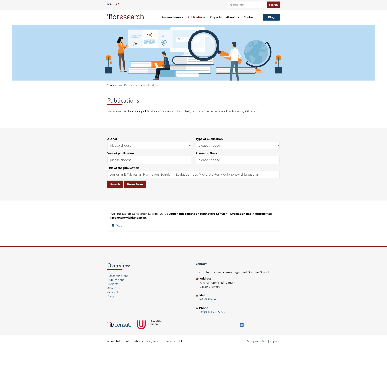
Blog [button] (271, 17)
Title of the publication (123, 168)
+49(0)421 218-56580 (212, 312)
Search (115, 184)
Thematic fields (207, 153)
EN (117, 3)
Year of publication (120, 153)
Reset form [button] (135, 184)
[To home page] (125, 16)
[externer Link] (119, 324)
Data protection (256, 341)
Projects (216, 17)
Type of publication (209, 139)
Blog (110, 296)
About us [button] (232, 17)
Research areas (117, 276)
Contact (249, 17)
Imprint (275, 341)
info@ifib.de (207, 299)
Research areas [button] (172, 17)
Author (112, 139)
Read (118, 225)
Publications (196, 17)
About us (113, 288)
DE (109, 3)
